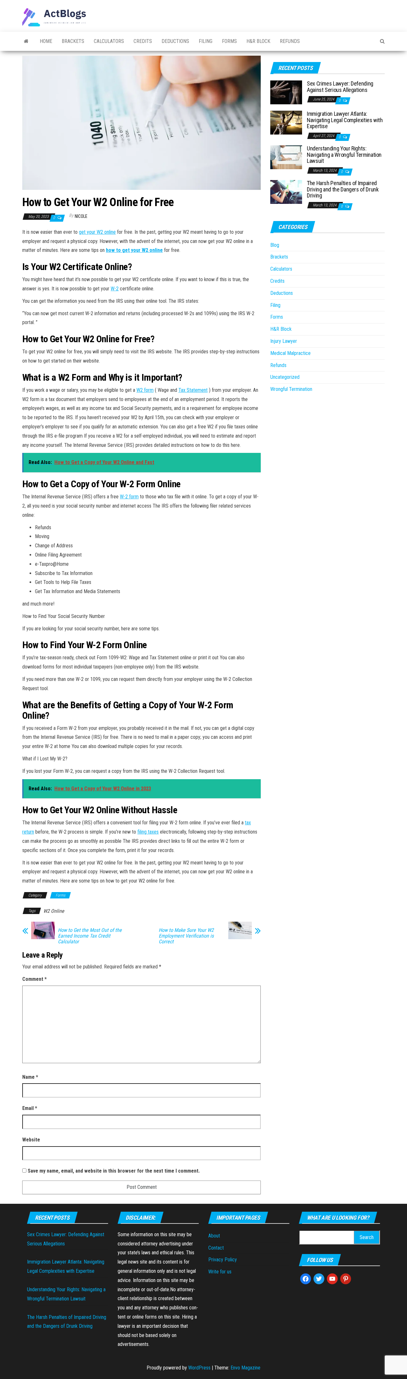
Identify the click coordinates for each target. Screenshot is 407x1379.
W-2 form (129, 497)
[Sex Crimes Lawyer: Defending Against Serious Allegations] (286, 92)
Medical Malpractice (290, 353)
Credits (143, 41)
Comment (34, 979)
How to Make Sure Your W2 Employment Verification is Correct (186, 936)
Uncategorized (285, 377)
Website (31, 1140)
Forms (229, 41)
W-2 (115, 289)
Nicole (81, 216)
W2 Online (53, 911)
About (214, 1236)
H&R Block (258, 41)
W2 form (145, 390)
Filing (205, 41)
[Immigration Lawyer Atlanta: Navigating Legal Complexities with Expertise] (286, 122)
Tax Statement (193, 390)
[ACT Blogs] (26, 41)
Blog (274, 245)
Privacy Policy (222, 1260)
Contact (216, 1248)
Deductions (175, 41)
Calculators (109, 41)
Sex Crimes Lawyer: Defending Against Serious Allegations (340, 86)
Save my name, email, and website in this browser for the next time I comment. (114, 1171)
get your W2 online (97, 232)
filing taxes (148, 832)
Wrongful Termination (291, 389)
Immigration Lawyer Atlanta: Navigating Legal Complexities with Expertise (345, 120)
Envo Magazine (245, 1368)
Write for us (219, 1272)
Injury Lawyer (283, 341)
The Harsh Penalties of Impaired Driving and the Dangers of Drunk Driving (342, 189)
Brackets (73, 41)
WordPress (199, 1368)
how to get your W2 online (134, 250)
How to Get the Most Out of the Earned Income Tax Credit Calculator (90, 936)
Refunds (290, 41)
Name (30, 1077)
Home (46, 41)
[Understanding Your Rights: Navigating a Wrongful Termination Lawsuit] (286, 157)
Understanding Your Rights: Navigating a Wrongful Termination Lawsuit (344, 154)
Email (29, 1108)
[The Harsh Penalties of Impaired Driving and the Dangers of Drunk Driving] (286, 192)
